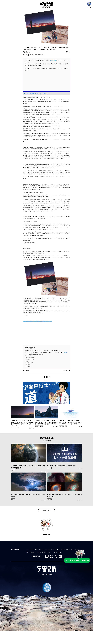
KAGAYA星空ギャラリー (40, 54)
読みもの (13, 427)
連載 (18, 427)
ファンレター (47, 552)
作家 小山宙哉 (30, 552)
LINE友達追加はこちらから (77, 560)
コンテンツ (29, 549)
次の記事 (66, 370)
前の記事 (27, 370)
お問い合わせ (57, 552)
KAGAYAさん (53, 60)
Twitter (65, 352)
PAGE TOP (46, 534)
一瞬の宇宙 (31, 54)
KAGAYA (25, 54)
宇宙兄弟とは (38, 549)
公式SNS (55, 549)
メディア (47, 549)
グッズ (39, 552)
